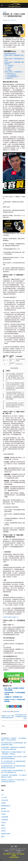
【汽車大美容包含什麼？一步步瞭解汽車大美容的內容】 (20, 716)
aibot (15, 20)
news (2, 794)
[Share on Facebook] (10, 706)
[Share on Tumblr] (20, 706)
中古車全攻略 (4, 800)
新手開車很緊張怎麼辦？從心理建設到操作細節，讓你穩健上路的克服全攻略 (13, 766)
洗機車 (3, 825)
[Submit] (25, 726)
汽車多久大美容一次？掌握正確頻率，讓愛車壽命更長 (14, 63)
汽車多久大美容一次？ (11, 73)
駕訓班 (3, 836)
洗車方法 (3, 828)
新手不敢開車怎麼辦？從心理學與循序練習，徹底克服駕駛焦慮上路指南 (13, 743)
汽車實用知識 (4, 819)
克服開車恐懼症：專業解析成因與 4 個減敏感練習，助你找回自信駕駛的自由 (13, 748)
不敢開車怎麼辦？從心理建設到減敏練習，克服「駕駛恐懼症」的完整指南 (13, 753)
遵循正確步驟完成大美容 (10, 53)
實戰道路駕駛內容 (5, 805)
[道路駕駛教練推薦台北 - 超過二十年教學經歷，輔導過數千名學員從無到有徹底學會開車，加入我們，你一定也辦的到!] (14, 5)
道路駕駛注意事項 (5, 833)
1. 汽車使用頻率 (10, 65)
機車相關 (3, 808)
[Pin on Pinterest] (15, 706)
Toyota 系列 (4, 797)
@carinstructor (14, 852)
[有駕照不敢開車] (14, 677)
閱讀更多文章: (10, 78)
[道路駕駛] (14, 30)
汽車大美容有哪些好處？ (12, 75)
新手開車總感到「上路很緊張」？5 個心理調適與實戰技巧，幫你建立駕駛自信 (13, 739)
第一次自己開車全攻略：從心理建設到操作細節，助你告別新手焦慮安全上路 (13, 762)
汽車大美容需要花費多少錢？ (13, 76)
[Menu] (2, 5)
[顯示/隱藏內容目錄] (22, 51)
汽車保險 (3, 814)
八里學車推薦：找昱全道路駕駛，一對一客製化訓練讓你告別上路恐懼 (13, 776)
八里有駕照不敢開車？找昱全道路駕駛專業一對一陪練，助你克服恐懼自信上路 (13, 771)
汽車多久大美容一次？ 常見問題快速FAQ (14, 71)
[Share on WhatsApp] (7, 706)
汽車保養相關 (4, 817)
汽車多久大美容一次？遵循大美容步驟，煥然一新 (14, 59)
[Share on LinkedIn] (18, 706)
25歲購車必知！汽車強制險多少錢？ (13, 697)
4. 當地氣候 (9, 70)
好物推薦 (3, 803)
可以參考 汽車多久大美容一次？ (11, 617)
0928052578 (13, 850)
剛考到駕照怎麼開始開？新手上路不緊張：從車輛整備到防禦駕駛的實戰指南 (13, 757)
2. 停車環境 (9, 67)
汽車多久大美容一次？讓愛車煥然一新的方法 (14, 56)
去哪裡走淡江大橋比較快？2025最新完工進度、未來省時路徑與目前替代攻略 (14, 780)
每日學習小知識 (5, 811)
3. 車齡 (8, 68)
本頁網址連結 (16, 711)
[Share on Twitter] (12, 706)
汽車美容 (4, 12)
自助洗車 (3, 830)
